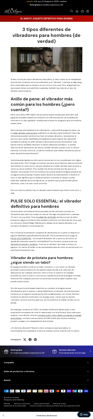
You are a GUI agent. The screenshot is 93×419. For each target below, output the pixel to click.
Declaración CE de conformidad (15, 406)
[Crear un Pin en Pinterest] (35, 339)
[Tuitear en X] (24, 339)
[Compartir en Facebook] (30, 339)
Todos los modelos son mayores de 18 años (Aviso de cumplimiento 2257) (55, 406)
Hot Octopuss (14, 398)
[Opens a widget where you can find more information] (84, 415)
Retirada (7, 404)
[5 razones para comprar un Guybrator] (3, 415)
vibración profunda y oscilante (24, 244)
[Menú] (87, 11)
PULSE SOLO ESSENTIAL (21, 238)
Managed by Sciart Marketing (14, 400)
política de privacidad (41, 404)
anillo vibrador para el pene (25, 133)
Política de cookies (59, 404)
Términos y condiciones (22, 404)
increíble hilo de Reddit (46, 217)
